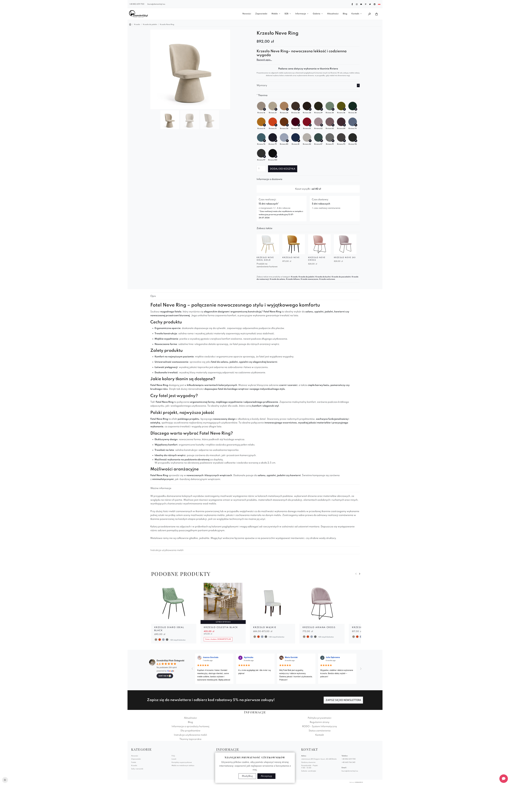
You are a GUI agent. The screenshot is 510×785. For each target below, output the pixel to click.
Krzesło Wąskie (264, 627)
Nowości (246, 14)
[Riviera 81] (298, 140)
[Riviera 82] (310, 140)
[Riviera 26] (298, 109)
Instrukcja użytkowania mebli (167, 550)
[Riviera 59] (298, 125)
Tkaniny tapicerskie (190, 739)
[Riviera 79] (276, 140)
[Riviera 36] (344, 109)
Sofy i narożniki (137, 769)
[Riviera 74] (355, 125)
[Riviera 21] (276, 109)
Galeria (316, 14)
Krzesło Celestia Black (221, 627)
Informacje (300, 14)
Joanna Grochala (210, 657)
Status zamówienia (320, 731)
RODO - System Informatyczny (319, 726)
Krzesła (294, 277)
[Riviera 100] (276, 156)
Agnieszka (248, 657)
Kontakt (355, 14)
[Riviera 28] (310, 109)
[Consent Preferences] (5, 780)
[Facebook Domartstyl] (352, 4)
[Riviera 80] (287, 140)
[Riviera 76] (264, 140)
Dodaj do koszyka (282, 169)
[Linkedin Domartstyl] (374, 4)
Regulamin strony (319, 722)
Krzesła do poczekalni (341, 277)
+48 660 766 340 (348, 762)
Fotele (133, 762)
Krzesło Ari (360, 627)
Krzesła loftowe (293, 279)
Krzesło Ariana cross (319, 627)
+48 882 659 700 (136, 4)
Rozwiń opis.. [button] (264, 60)
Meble (274, 14)
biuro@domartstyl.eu (156, 4)
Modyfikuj (247, 776)
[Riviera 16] (264, 109)
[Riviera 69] (344, 125)
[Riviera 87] (321, 140)
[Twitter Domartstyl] (370, 4)
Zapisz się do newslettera (343, 700)
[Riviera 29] (321, 109)
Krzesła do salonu (277, 279)
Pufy (173, 756)
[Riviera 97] (264, 156)
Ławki (174, 759)
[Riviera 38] (355, 109)
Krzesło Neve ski (345, 257)
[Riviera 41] (264, 125)
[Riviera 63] (333, 125)
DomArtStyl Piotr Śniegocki (170, 660)
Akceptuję (266, 776)
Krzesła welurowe (327, 279)
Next (359, 573)
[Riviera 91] (333, 140)
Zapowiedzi (261, 14)
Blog (345, 14)
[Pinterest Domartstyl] (365, 4)
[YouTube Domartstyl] (361, 4)
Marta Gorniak (291, 657)
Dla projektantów (190, 731)
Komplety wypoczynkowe (182, 762)
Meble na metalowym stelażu (183, 765)
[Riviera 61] (310, 125)
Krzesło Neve (291, 257)
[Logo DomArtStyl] (138, 14)
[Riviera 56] (287, 125)
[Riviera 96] (355, 140)
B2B (286, 14)
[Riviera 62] (321, 125)
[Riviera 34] (333, 109)
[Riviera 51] (276, 125)
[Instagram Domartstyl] (357, 4)
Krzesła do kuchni (323, 277)
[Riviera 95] (344, 140)
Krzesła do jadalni (306, 277)
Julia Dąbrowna (333, 657)
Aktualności (333, 14)
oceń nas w (163, 675)
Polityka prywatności (319, 718)
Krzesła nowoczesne (309, 279)
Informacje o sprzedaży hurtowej (190, 726)
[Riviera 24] (287, 109)
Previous (356, 573)
